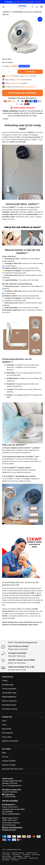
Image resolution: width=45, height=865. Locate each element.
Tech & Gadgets (6, 854)
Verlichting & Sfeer (33, 858)
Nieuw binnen (6, 729)
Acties (4, 725)
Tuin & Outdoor (26, 854)
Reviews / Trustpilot (8, 765)
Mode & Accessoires (31, 852)
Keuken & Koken (22, 858)
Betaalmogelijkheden (11, 161)
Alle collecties (15, 859)
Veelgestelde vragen (11, 152)
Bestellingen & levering (11, 174)
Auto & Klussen (16, 854)
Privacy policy (8, 134)
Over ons (7, 129)
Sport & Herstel (36, 854)
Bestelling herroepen (11, 165)
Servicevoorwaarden (11, 156)
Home (4, 721)
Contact (6, 125)
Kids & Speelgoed (17, 856)
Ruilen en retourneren (11, 170)
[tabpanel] (22, 325)
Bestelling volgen (9, 143)
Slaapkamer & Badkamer (18, 852)
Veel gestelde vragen (9, 693)
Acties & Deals (6, 852)
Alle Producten (5, 859)
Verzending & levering (9, 709)
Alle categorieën (9, 138)
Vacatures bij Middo (10, 147)
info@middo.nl (9, 794)
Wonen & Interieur (6, 856)
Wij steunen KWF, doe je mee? (14, 183)
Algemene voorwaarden (12, 179)
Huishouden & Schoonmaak (9, 858)
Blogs (6, 120)
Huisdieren (27, 856)
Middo (11, 849)
